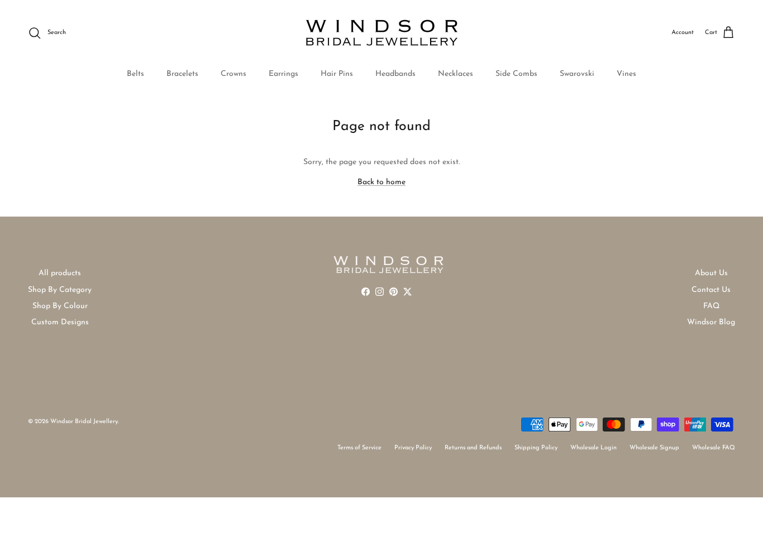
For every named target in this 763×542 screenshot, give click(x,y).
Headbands (395, 74)
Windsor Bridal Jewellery (84, 422)
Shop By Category (60, 290)
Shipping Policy (535, 448)
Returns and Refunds (473, 448)
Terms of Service (359, 448)
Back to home (381, 182)
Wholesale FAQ (713, 448)
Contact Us (711, 290)
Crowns (233, 74)
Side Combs (516, 74)
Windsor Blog (711, 322)
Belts (135, 74)
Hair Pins (337, 74)
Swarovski (577, 74)
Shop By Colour (60, 306)
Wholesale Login (593, 448)
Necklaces (455, 74)
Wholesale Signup (654, 448)
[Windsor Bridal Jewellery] (382, 33)
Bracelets (182, 74)
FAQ (711, 306)
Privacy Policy (413, 448)
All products (60, 273)
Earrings (283, 74)
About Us (711, 273)
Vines (626, 74)
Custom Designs (60, 322)
